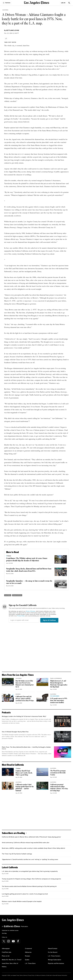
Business (18, 694)
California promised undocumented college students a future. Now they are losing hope (59, 787)
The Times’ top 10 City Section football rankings (17, 854)
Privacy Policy (21, 616)
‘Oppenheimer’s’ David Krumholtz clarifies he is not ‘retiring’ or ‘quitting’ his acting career (30, 859)
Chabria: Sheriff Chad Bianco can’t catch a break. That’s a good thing (24, 773)
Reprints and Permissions (56, 963)
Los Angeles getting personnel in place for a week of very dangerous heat (25, 894)
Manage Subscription (54, 959)
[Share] (6, 38)
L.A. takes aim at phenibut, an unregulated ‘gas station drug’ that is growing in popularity (30, 871)
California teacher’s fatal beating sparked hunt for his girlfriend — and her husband (25, 787)
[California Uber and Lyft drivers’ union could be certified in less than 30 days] (8, 698)
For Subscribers (54, 696)
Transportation (17, 595)
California (8, 595)
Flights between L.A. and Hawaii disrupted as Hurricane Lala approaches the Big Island (58, 684)
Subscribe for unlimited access (10, 930)
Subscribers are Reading (13, 833)
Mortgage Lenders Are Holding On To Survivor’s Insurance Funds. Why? (24, 716)
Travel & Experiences (56, 678)
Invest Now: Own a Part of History (10, 965)
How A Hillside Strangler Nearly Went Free (15, 731)
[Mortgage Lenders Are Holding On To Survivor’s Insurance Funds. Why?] (62, 721)
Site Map (4, 933)
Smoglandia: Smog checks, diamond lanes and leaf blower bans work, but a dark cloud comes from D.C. (28, 569)
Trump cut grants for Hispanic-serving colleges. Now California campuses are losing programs (31, 879)
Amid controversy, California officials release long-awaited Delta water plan (25, 842)
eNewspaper (6, 948)
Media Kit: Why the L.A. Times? (11, 959)
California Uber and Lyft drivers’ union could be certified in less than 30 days (25, 698)
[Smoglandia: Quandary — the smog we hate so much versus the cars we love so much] (60, 584)
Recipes (27, 956)
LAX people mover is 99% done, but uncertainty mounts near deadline (58, 700)
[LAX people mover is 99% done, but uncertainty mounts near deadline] (42, 698)
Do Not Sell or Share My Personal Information (56, 975)
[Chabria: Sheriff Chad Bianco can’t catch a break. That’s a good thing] (8, 772)
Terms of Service (30, 611)
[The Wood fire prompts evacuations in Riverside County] (42, 772)
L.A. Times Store (30, 963)
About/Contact (52, 948)
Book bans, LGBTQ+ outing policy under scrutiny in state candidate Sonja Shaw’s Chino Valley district (33, 848)
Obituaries (28, 952)
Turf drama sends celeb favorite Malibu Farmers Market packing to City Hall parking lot (29, 886)
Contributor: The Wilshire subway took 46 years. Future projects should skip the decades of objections (26, 559)
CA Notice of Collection (40, 975)
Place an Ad (5, 956)
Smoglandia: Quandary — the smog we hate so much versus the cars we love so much (29, 582)
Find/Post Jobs (6, 952)
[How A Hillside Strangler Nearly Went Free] (62, 736)
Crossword (28, 948)
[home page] (36, 2)
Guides (27, 959)
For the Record (52, 952)
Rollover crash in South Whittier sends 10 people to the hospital (22, 901)
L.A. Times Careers (54, 956)
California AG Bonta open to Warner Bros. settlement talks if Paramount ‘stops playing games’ (31, 837)
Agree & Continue (49, 620)
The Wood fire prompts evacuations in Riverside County (58, 773)
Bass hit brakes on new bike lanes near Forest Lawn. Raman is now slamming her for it (25, 684)
